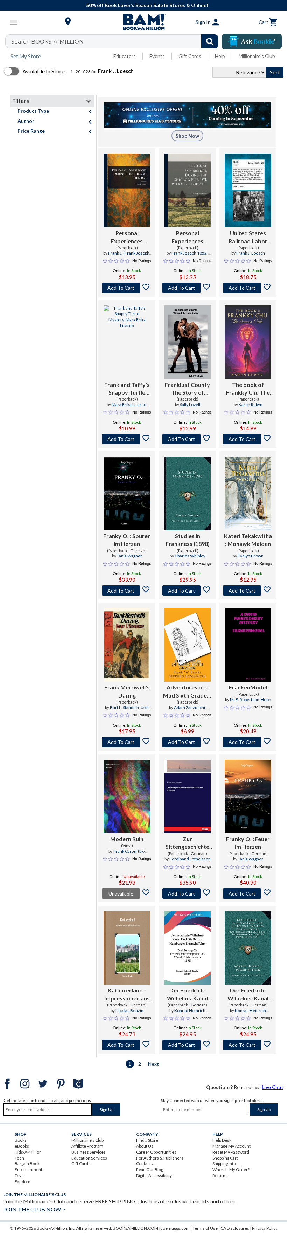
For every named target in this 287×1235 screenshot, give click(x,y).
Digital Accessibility (154, 1175)
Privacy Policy (265, 1228)
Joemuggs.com (175, 1228)
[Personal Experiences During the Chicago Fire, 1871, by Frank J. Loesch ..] (187, 190)
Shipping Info (224, 1163)
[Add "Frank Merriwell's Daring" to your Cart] (127, 742)
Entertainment (28, 1169)
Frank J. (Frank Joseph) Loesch (129, 256)
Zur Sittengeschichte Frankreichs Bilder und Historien (187, 843)
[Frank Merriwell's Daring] (127, 644)
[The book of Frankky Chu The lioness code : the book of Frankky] (248, 342)
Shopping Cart (225, 1158)
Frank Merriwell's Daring (127, 691)
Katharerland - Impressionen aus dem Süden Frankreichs (127, 994)
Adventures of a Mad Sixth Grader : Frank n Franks (187, 691)
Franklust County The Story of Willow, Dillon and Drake (187, 389)
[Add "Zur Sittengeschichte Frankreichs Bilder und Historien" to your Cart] (187, 893)
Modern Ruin (127, 839)
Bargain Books (28, 1163)
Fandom (22, 1181)
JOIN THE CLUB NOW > (34, 1209)
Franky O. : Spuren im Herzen (127, 540)
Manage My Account (231, 1146)
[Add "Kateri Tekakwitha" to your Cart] (248, 590)
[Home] (143, 22)
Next (153, 1064)
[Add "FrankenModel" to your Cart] (248, 742)
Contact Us (146, 1163)
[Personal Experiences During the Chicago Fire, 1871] (127, 190)
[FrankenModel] (248, 644)
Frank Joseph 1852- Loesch (190, 256)
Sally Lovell (190, 404)
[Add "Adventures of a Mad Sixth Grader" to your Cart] (187, 742)
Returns (219, 1175)
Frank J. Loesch (250, 253)
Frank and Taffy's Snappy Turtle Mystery (127, 389)
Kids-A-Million (28, 1152)
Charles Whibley (190, 556)
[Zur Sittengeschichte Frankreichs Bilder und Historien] (187, 796)
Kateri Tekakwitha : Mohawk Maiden (248, 540)
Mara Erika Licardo (129, 404)
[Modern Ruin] (127, 796)
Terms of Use (205, 1228)
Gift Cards (189, 56)
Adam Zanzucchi (189, 707)
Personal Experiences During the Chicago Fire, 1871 (127, 237)
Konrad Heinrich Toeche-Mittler (189, 1013)
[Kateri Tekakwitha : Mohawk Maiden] (248, 493)
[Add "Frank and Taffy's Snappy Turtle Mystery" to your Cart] (127, 439)
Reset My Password (230, 1152)
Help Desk (221, 1140)
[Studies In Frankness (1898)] (187, 493)
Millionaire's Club (257, 56)
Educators (124, 56)
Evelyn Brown (251, 556)
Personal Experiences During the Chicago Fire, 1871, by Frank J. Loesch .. (187, 237)
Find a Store (147, 1140)
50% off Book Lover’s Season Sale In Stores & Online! (147, 5)
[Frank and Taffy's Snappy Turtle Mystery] (127, 342)
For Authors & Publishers (159, 1158)
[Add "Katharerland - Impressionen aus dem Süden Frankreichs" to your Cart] (127, 1045)
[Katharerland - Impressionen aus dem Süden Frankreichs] (127, 947)
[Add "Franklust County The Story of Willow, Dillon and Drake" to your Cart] (187, 439)
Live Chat (273, 1087)
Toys (19, 1175)
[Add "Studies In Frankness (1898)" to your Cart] (187, 590)
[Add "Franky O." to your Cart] (127, 590)
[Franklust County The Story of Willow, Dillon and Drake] (187, 342)
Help (220, 56)
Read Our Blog (149, 1169)
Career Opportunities (156, 1152)
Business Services (88, 1152)
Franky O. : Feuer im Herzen (248, 843)
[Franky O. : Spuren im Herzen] (127, 493)
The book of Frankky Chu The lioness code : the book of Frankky (248, 389)
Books (21, 1140)
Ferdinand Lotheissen (190, 858)
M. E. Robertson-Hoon (250, 699)
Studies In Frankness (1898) (188, 540)
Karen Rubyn (250, 404)
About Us (144, 1146)
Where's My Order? (231, 1169)
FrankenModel (248, 687)
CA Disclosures (234, 1228)
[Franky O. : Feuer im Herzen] (248, 796)
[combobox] (116, 41)
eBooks (22, 1146)
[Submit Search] (209, 41)
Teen (19, 1158)
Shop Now (187, 136)
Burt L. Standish (124, 707)
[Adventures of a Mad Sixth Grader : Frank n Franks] (187, 644)
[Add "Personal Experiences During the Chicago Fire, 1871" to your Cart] (127, 288)
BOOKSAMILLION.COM (135, 1228)
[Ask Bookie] (252, 41)
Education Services (89, 1158)
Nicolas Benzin (129, 1010)
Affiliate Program (87, 1146)
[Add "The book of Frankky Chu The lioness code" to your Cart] (248, 439)
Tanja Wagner (129, 556)
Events (157, 56)
